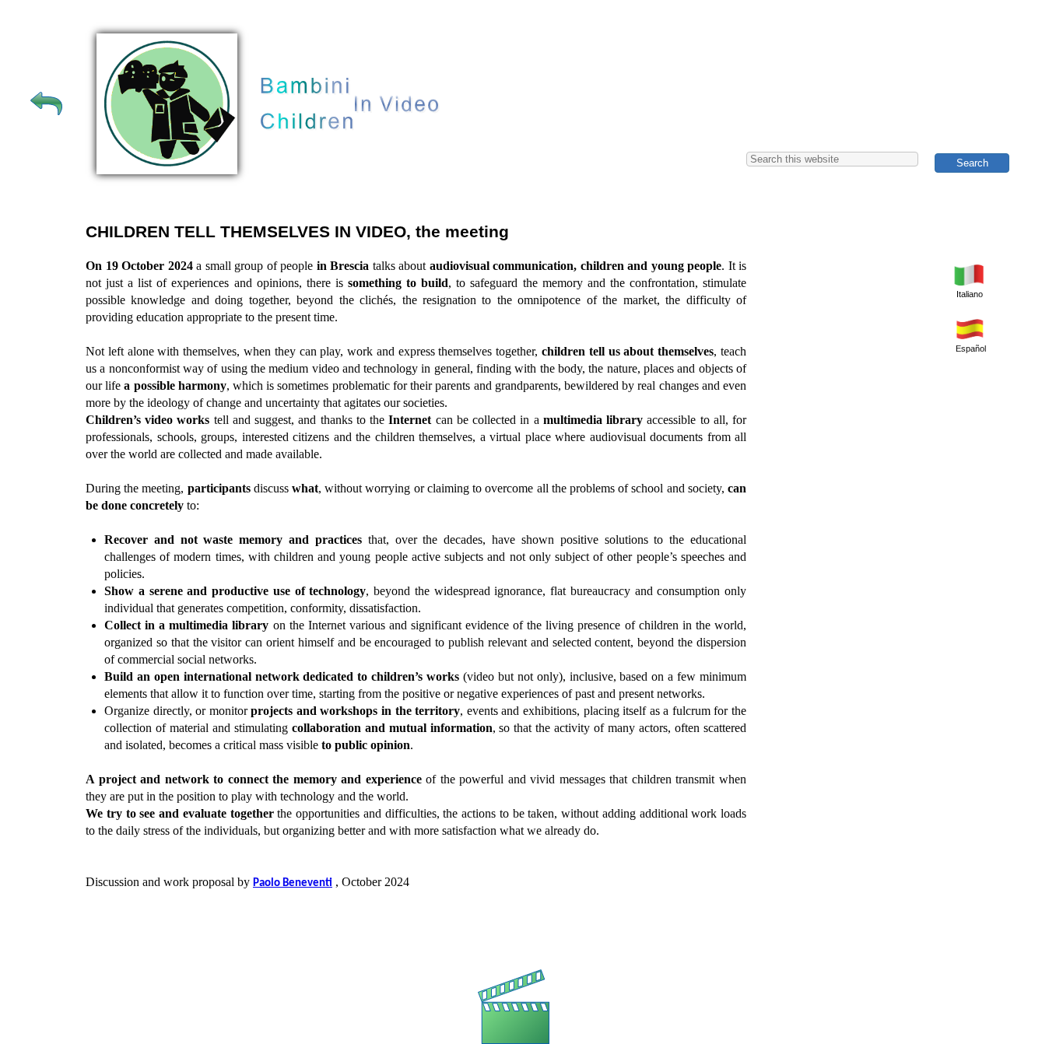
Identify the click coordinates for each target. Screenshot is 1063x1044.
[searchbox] (832, 159)
